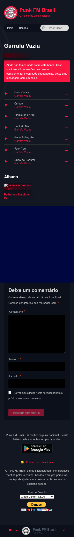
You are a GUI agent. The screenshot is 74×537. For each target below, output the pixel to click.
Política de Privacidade (40, 462)
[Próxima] (16, 531)
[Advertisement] (37, 244)
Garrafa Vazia (22, 95)
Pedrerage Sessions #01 (17, 196)
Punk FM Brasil (37, 9)
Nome (15, 359)
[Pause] (10, 531)
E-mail (15, 376)
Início (10, 28)
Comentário (17, 312)
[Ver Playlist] (64, 531)
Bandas (23, 28)
